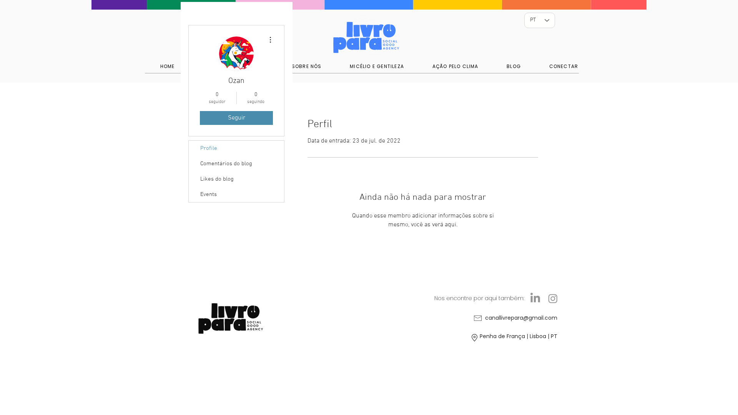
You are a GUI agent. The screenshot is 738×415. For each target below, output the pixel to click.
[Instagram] (553, 298)
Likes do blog (217, 179)
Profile (208, 148)
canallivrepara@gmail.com (521, 318)
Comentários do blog (226, 163)
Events (208, 194)
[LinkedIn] (535, 298)
